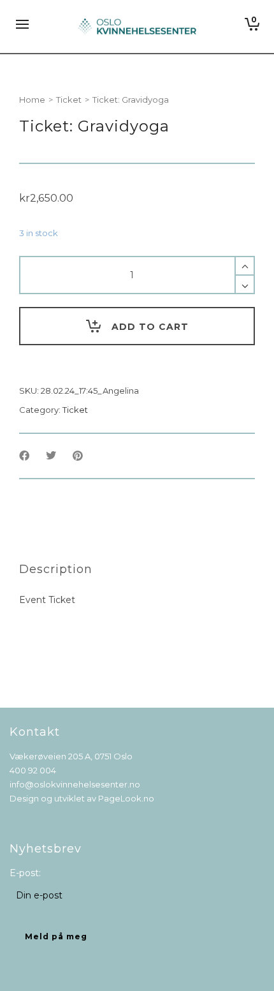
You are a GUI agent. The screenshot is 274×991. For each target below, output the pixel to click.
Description (55, 569)
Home (32, 99)
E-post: (25, 873)
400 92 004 (33, 770)
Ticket (69, 99)
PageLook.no (126, 798)
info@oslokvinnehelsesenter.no (75, 784)
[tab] (55, 569)
